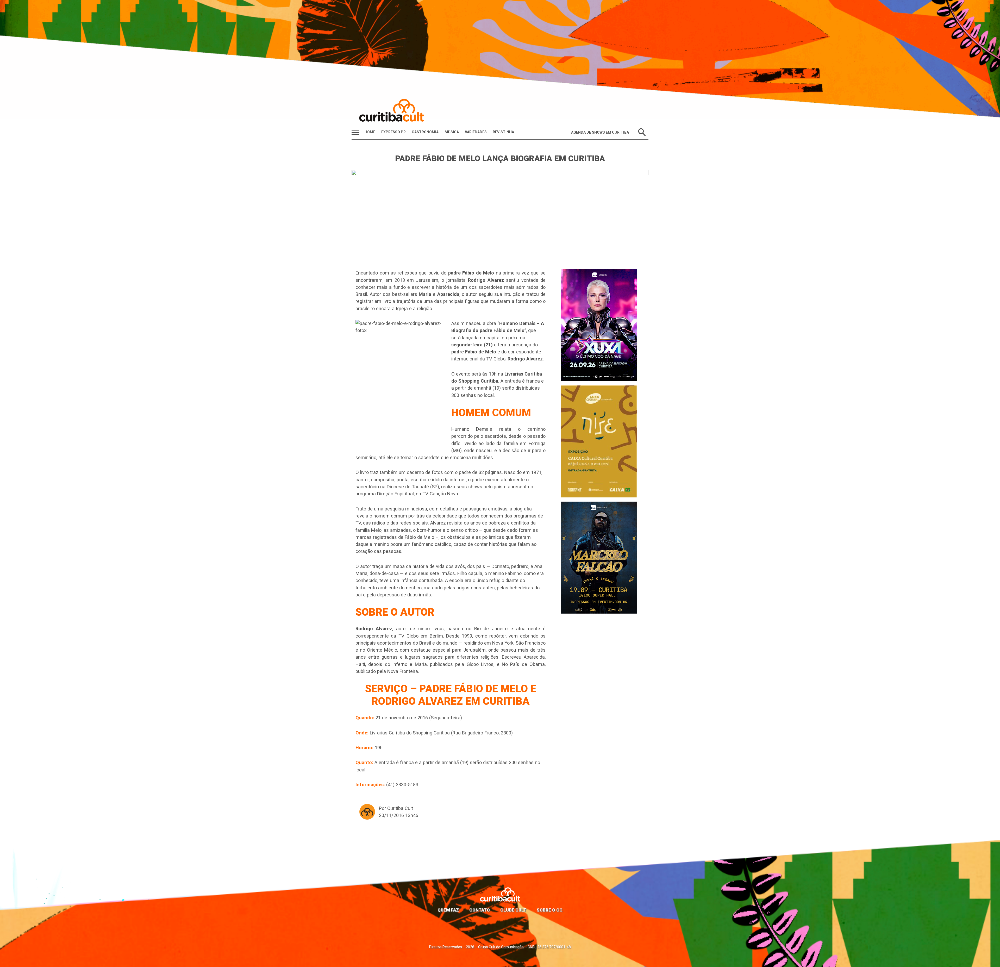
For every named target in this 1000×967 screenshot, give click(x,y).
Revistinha (503, 132)
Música (452, 132)
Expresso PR (393, 132)
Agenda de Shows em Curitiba (600, 132)
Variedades (476, 132)
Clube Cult (513, 910)
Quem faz (448, 910)
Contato (479, 910)
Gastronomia (425, 132)
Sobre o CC (549, 910)
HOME (370, 132)
